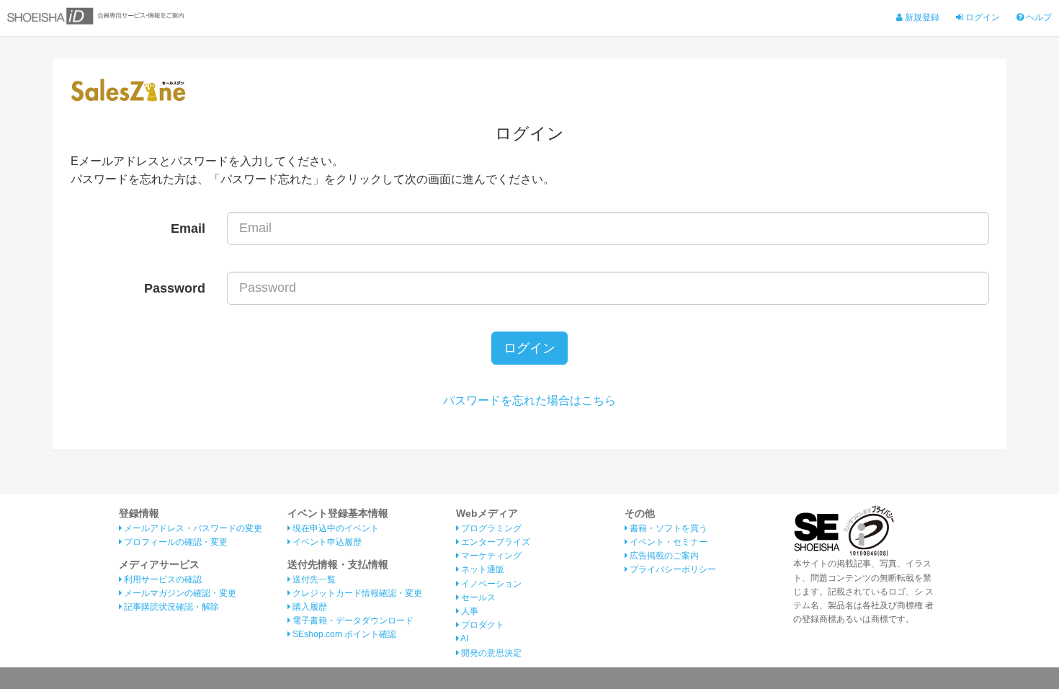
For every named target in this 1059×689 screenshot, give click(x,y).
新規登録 (921, 17)
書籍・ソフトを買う (667, 528)
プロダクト (481, 625)
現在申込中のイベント (334, 528)
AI (463, 639)
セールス (477, 597)
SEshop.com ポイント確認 (343, 634)
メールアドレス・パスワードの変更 (192, 528)
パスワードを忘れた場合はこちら (529, 400)
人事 (468, 611)
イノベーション (490, 584)
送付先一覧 (313, 579)
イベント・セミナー (667, 542)
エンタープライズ (494, 542)
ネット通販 (481, 569)
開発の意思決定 (490, 653)
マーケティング (490, 556)
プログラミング (490, 528)
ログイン (981, 17)
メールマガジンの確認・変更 (179, 593)
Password (174, 288)
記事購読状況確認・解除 (170, 607)
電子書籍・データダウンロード (352, 620)
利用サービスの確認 (162, 579)
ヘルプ (1038, 17)
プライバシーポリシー (671, 569)
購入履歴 (308, 607)
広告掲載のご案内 (663, 556)
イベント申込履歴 (326, 542)
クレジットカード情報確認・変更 (356, 593)
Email (188, 228)
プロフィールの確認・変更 (175, 542)
